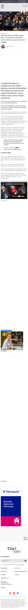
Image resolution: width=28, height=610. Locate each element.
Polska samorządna (21, 571)
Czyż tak (17, 568)
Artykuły (3, 571)
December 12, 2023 (17, 149)
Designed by (3, 596)
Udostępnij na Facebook (6, 330)
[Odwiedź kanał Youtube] (14, 593)
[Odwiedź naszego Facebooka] (18, 593)
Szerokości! (4, 568)
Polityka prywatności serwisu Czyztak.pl (6, 583)
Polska (4, 351)
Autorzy (3, 574)
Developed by (15, 596)
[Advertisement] (14, 67)
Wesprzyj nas (5, 578)
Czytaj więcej (21, 564)
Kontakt (3, 587)
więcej (25, 537)
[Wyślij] (25, 560)
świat (4, 481)
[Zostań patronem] (10, 593)
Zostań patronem (22, 1)
